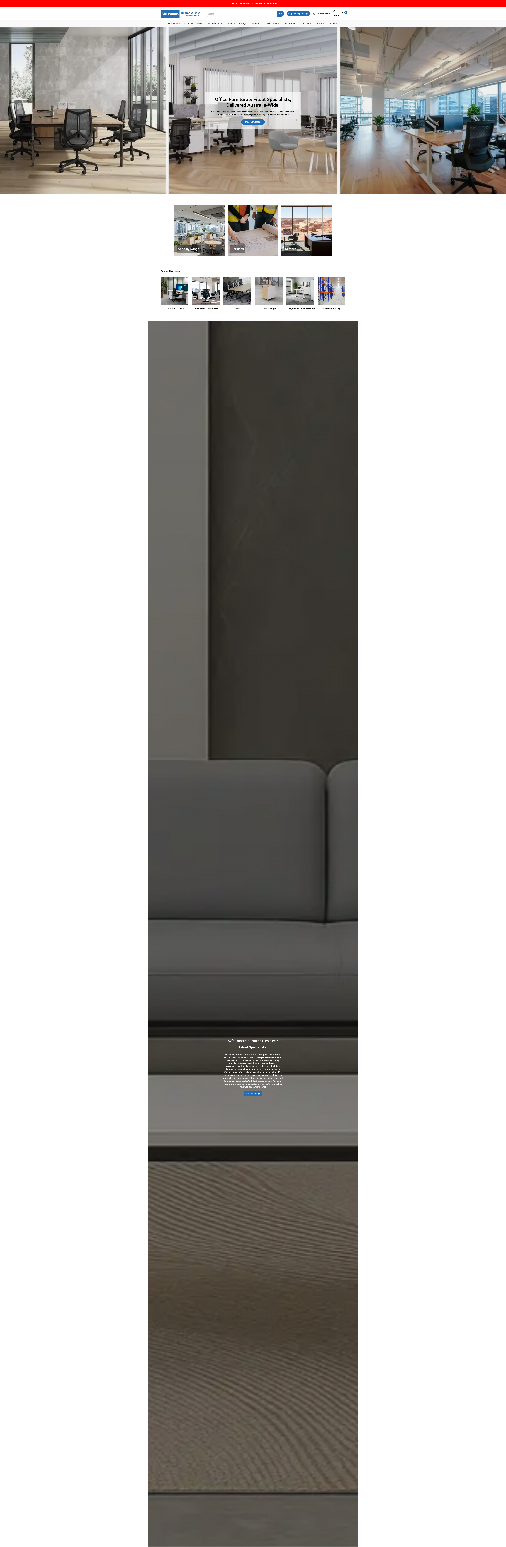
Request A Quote (296, 13)
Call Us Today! (253, 1093)
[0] (343, 14)
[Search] (280, 14)
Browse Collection (253, 122)
